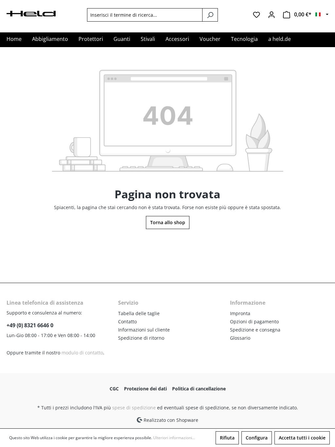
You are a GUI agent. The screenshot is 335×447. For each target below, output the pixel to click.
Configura (257, 438)
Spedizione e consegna (255, 330)
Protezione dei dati (145, 388)
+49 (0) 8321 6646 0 (30, 325)
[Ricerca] (210, 15)
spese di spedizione (134, 407)
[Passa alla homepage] (31, 13)
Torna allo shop (167, 222)
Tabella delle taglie (139, 313)
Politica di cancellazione (199, 388)
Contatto (127, 321)
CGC (114, 388)
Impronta (240, 313)
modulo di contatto (82, 352)
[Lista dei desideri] (256, 15)
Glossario (240, 338)
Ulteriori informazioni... (174, 437)
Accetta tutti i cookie (302, 438)
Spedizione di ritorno (141, 338)
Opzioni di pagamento (254, 321)
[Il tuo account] (271, 15)
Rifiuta (227, 438)
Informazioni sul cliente (144, 330)
